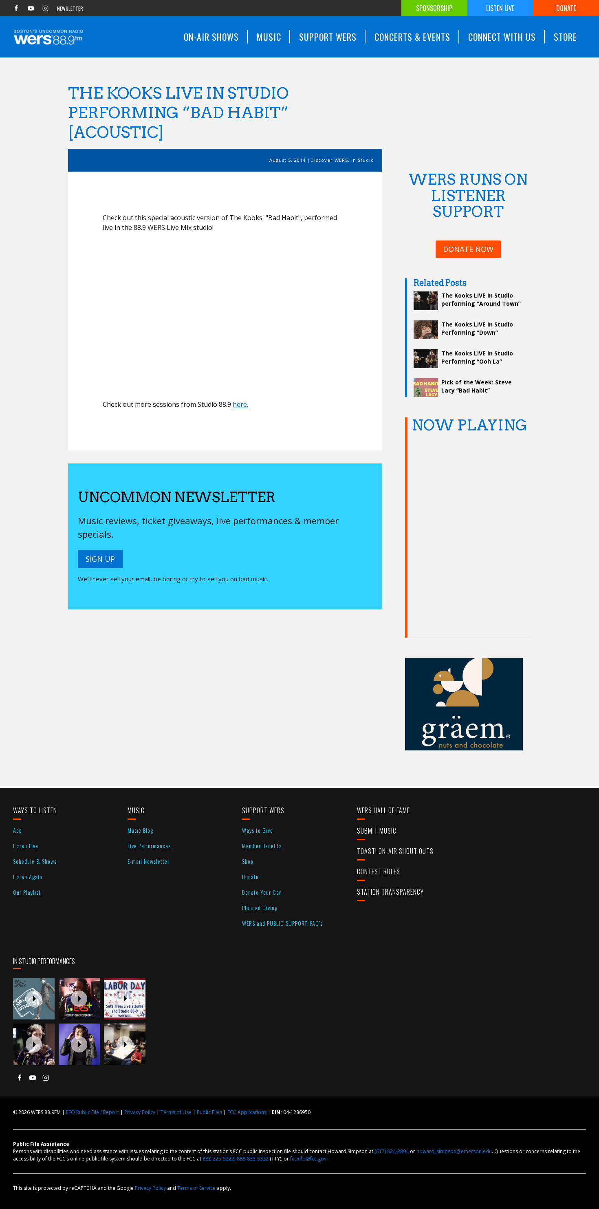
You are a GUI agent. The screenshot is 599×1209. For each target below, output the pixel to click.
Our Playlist (27, 892)
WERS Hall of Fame (383, 810)
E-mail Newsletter (149, 861)
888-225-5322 (218, 1158)
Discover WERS (329, 160)
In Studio (362, 160)
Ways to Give (257, 830)
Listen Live (500, 8)
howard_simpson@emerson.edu (454, 1151)
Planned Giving (259, 907)
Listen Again (27, 876)
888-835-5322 (253, 1158)
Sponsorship (434, 8)
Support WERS (263, 810)
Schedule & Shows (35, 861)
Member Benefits (262, 845)
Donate (566, 8)
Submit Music (376, 831)
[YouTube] (30, 8)
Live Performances (149, 845)
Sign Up (100, 559)
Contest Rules (378, 871)
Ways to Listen (35, 810)
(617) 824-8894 (391, 1151)
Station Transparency (390, 892)
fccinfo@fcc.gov (308, 1158)
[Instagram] (45, 8)
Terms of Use (176, 1112)
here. (240, 404)
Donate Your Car (261, 892)
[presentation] (34, 999)
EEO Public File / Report (92, 1112)
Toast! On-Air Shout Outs (395, 851)
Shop (247, 861)
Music (136, 810)
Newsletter (70, 8)
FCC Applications (246, 1112)
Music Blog (140, 830)
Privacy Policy (139, 1112)
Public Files (209, 1112)
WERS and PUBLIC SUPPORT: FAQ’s (282, 923)
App (17, 830)
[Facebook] (16, 8)
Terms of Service (196, 1188)
